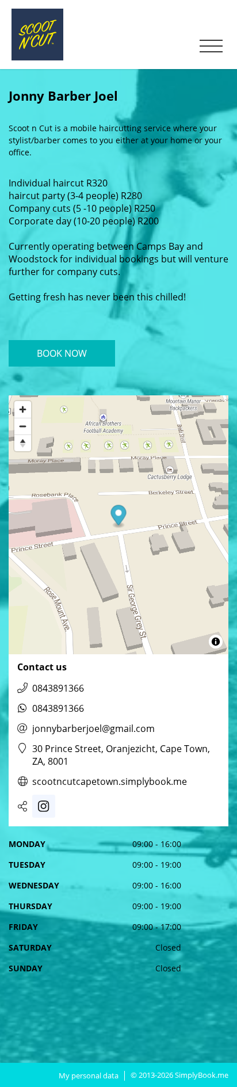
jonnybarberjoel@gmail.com (93, 728)
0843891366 (58, 688)
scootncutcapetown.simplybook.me (109, 781)
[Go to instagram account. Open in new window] (43, 806)
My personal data (88, 1076)
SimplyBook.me (201, 1075)
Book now (62, 353)
